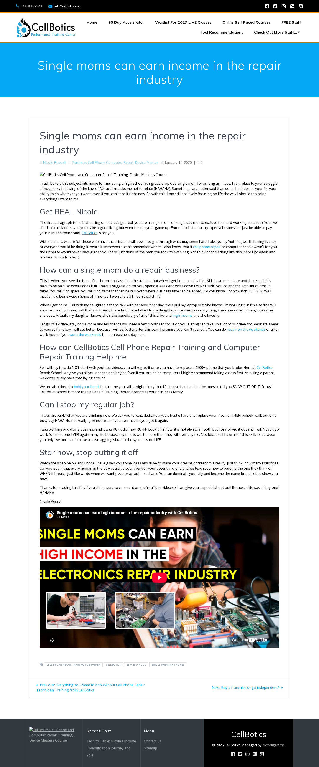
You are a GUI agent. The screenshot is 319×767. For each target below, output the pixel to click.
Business (79, 162)
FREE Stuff (291, 22)
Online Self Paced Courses (246, 22)
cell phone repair (207, 246)
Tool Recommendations (221, 32)
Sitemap (150, 748)
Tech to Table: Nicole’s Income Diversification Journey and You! (111, 748)
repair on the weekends (246, 329)
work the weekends (85, 334)
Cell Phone (96, 162)
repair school (136, 664)
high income (182, 315)
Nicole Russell (54, 162)
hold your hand (86, 386)
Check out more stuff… (275, 32)
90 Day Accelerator (126, 22)
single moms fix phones (168, 664)
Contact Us (153, 741)
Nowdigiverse (273, 745)
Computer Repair (120, 162)
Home (92, 22)
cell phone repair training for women (73, 664)
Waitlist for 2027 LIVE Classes (183, 22)
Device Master (146, 162)
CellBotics (89, 232)
